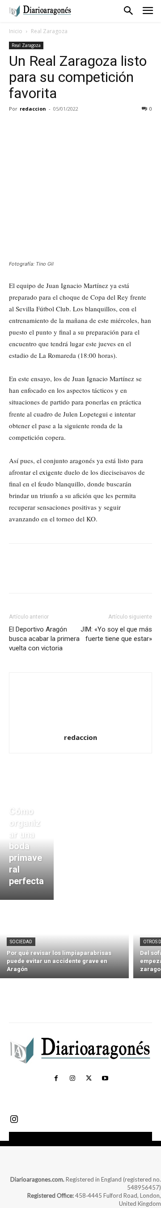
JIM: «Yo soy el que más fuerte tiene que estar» (116, 634)
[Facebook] (18, 129)
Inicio (15, 31)
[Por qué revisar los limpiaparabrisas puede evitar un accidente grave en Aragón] (64, 941)
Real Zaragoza (49, 31)
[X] (38, 129)
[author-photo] (80, 725)
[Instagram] (72, 1078)
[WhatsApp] (80, 129)
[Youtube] (105, 1078)
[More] (100, 129)
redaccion (33, 108)
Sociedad (21, 941)
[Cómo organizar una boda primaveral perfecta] (27, 848)
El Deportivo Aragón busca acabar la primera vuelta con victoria (44, 638)
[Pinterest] (59, 129)
